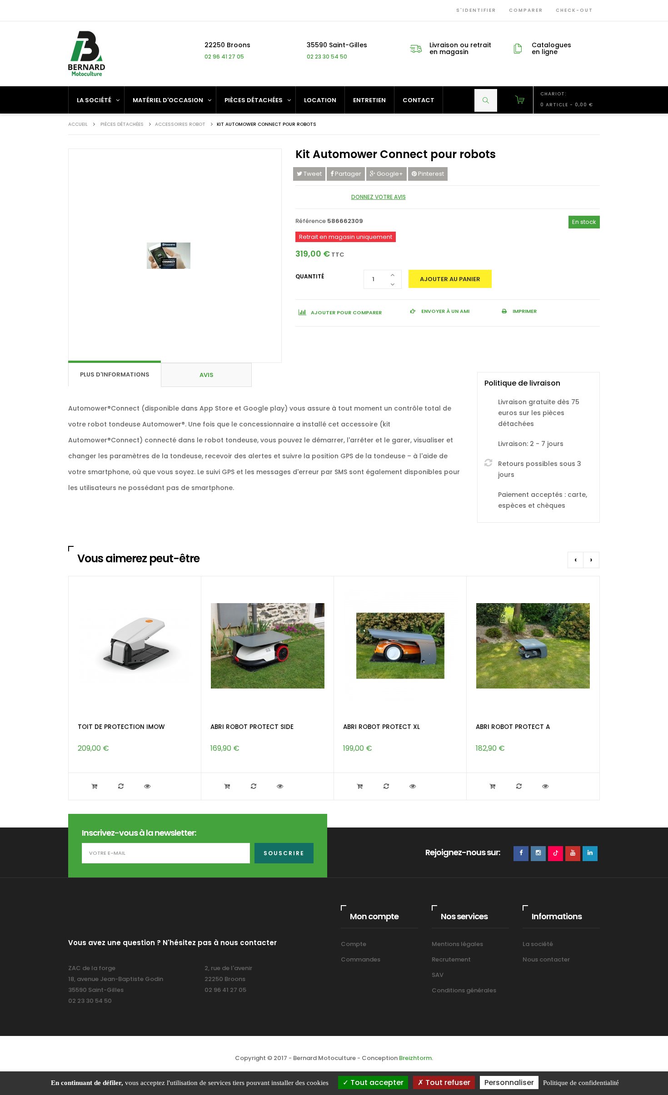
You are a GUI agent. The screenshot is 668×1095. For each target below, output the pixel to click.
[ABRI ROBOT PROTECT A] (533, 646)
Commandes (360, 959)
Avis (206, 375)
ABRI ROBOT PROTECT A (513, 727)
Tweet (312, 173)
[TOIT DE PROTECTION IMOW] (135, 646)
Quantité (309, 276)
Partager (347, 173)
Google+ (389, 173)
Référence (310, 221)
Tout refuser (447, 1082)
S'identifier (474, 10)
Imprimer (524, 311)
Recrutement (451, 959)
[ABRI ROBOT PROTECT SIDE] (267, 646)
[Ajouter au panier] (95, 786)
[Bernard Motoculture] (86, 53)
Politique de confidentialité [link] (581, 1082)
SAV (438, 975)
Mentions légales (457, 944)
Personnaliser (509, 1082)
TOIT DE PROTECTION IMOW (121, 727)
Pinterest (430, 173)
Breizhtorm (415, 1058)
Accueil (78, 124)
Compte (353, 944)
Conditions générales (464, 990)
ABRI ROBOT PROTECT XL (381, 727)
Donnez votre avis (378, 197)
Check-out (572, 10)
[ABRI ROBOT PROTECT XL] (400, 646)
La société (538, 944)
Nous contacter (546, 959)
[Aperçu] (148, 786)
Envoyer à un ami (444, 311)
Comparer (524, 10)
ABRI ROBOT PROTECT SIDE (252, 727)
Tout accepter (376, 1082)
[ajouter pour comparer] (122, 786)
